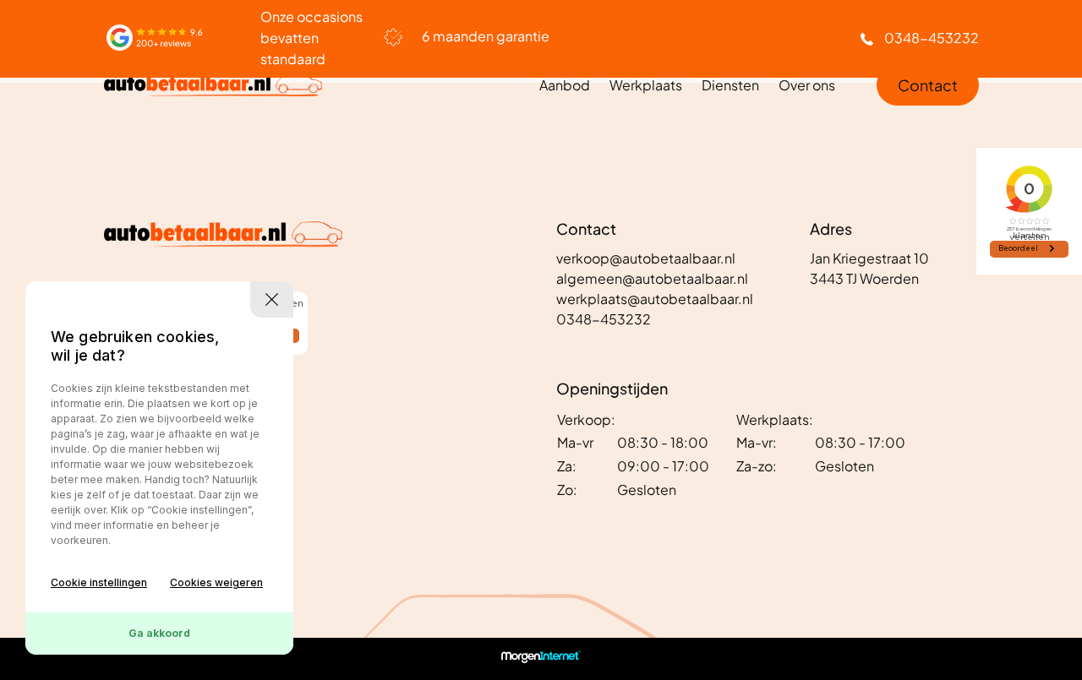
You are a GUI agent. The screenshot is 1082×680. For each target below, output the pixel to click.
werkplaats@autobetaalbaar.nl (654, 298)
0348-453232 (931, 37)
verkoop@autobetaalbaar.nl (645, 258)
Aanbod (564, 85)
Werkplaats (645, 85)
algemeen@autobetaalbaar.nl (652, 278)
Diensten (730, 85)
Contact (928, 85)
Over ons (807, 85)
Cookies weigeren (216, 582)
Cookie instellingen (99, 582)
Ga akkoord (159, 633)
